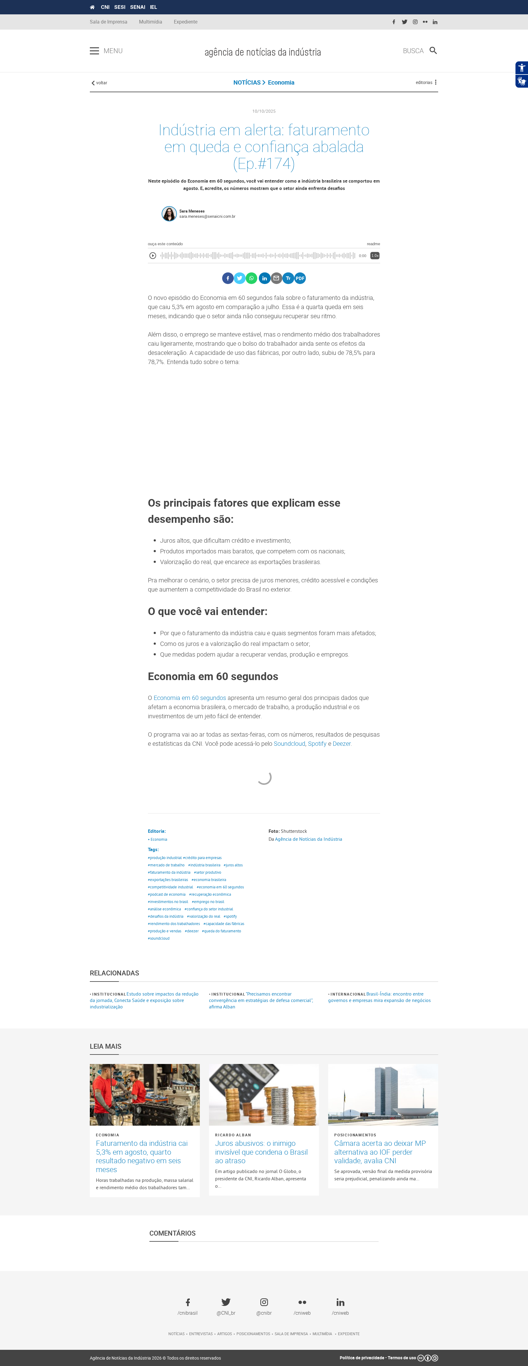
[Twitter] (240, 278)
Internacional (348, 994)
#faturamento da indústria (169, 872)
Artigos (224, 1333)
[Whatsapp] (252, 278)
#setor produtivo (207, 872)
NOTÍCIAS (247, 82)
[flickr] (425, 22)
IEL (153, 7)
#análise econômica (164, 908)
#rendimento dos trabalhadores (174, 923)
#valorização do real (203, 916)
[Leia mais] (145, 1095)
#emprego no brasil (208, 901)
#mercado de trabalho (166, 864)
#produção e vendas (164, 930)
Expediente (185, 22)
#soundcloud (159, 938)
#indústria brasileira (204, 864)
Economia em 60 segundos (190, 698)
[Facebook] (228, 278)
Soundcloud (289, 743)
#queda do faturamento (221, 930)
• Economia (157, 839)
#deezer (192, 930)
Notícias (176, 1333)
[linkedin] (435, 22)
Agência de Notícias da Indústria (308, 839)
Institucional (109, 994)
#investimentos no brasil (168, 901)
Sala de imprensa (291, 1333)
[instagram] (415, 22)
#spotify (230, 916)
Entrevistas (201, 1333)
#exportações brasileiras (168, 879)
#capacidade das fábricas (224, 923)
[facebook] (394, 22)
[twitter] (405, 22)
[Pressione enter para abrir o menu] (94, 51)
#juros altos (233, 864)
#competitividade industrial (170, 886)
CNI (105, 7)
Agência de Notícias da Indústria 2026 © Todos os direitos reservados (155, 1358)
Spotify (317, 743)
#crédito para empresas (202, 857)
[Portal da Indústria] (92, 7)
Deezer (342, 743)
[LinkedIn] (265, 278)
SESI (119, 7)
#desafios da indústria (165, 916)
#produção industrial (165, 857)
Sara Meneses (192, 211)
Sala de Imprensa (108, 22)
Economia (107, 1135)
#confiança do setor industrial (209, 908)
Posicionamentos (355, 1135)
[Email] (277, 278)
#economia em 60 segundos (220, 886)
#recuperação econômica (210, 894)
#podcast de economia (166, 894)
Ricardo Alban (233, 1135)
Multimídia (150, 22)
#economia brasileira (209, 879)
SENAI (137, 7)
